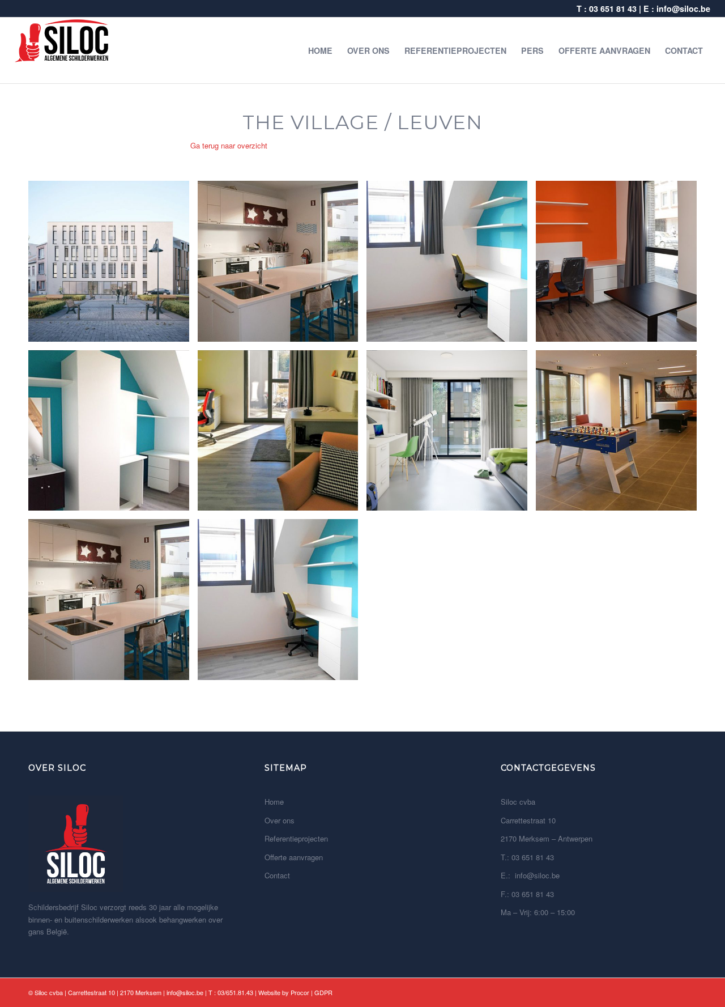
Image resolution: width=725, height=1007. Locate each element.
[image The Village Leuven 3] (451, 265)
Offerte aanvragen (294, 857)
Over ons (280, 820)
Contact (277, 875)
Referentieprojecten (296, 838)
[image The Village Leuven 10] (282, 604)
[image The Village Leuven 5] (113, 435)
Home (274, 801)
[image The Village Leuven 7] (451, 435)
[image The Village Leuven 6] (282, 435)
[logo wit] (62, 50)
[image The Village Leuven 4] (620, 265)
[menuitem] (320, 50)
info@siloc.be (683, 8)
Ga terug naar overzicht (228, 145)
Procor (300, 992)
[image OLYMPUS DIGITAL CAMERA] (282, 265)
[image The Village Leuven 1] (113, 265)
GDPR (323, 992)
